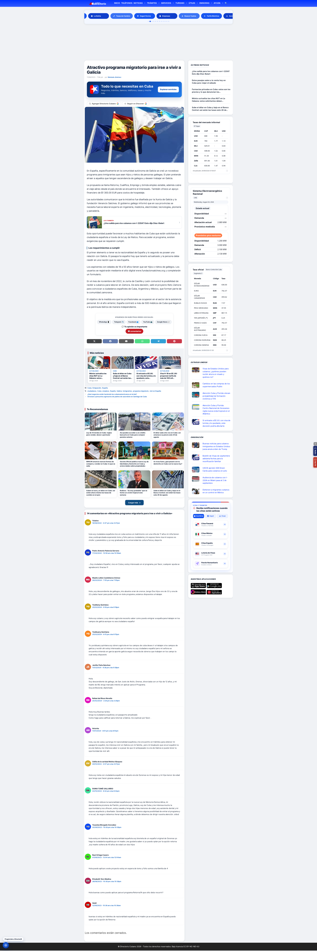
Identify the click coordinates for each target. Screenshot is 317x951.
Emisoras (204, 3)
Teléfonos (126, 3)
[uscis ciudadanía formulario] (196, 479)
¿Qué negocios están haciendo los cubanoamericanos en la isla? (112, 394)
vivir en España (155, 391)
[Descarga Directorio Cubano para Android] (214, 587)
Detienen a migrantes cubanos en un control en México (216, 491)
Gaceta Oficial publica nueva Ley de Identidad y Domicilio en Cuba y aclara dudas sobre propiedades (134, 464)
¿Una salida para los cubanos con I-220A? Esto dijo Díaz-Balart (211, 72)
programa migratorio (141, 391)
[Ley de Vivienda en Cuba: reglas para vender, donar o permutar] (101, 421)
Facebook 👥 (133, 322)
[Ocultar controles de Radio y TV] (315, 444)
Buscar (226, 3)
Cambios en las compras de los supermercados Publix (216, 385)
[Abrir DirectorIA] (6, 945)
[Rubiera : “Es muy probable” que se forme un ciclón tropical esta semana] (134, 479)
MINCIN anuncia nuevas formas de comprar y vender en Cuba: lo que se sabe (100, 464)
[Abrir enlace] (196, 370)
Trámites (152, 3)
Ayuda (217, 3)
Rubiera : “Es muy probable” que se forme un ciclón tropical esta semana (133, 493)
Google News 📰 (163, 322)
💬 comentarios (134, 331)
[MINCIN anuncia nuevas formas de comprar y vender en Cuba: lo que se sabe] (101, 450)
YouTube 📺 (147, 322)
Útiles (192, 3)
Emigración (96, 388)
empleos (105, 391)
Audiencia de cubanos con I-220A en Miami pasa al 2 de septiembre (215, 480)
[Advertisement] (158, 42)
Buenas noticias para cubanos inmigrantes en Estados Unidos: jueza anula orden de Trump (216, 446)
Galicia (119, 391)
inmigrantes (127, 391)
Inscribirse (199, 516)
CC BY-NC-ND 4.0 (191, 946)
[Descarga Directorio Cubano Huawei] (214, 593)
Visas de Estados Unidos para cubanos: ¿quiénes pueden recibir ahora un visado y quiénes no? (215, 372)
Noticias (138, 3)
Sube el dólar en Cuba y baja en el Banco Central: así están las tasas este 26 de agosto (167, 493)
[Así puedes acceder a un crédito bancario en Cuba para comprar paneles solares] (134, 421)
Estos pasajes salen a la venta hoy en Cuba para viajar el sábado (209, 81)
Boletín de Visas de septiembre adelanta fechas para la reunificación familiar (216, 459)
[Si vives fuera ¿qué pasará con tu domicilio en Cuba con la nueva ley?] (168, 450)
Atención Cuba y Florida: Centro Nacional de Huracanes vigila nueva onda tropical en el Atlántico (216, 409)
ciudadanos (91, 391)
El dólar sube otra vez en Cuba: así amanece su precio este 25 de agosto (167, 435)
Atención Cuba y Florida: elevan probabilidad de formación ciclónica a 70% (216, 396)
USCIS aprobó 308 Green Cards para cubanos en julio (215, 469)
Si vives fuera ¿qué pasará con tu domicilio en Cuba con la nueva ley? (168, 463)
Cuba (89, 388)
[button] (315, 451)
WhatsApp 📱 (104, 322)
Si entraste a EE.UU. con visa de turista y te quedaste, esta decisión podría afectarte (216, 423)
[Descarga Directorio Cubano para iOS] (198, 587)
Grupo (224, 516)
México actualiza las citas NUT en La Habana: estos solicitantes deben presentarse (208, 99)
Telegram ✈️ (119, 322)
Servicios (166, 3)
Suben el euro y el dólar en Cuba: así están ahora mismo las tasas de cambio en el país (100, 493)
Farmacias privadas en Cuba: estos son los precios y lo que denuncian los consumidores (211, 90)
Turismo (179, 3)
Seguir (212, 516)
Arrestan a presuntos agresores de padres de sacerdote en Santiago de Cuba (117, 397)
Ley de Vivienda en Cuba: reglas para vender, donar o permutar (99, 434)
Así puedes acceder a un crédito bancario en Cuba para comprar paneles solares (132, 435)
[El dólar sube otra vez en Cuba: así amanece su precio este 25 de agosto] (168, 421)
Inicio (117, 3)
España (105, 388)
